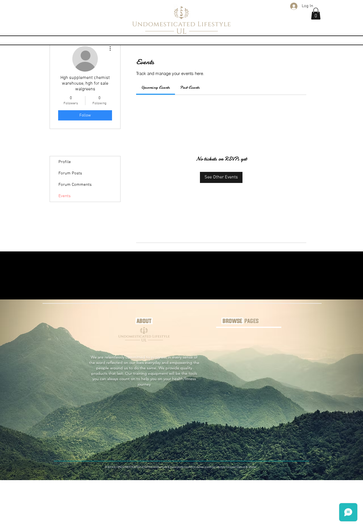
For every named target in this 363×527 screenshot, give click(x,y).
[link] (155, 87)
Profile (64, 161)
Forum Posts (70, 173)
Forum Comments (75, 184)
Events (64, 196)
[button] (316, 14)
